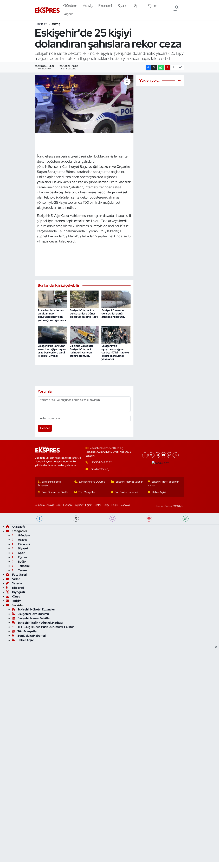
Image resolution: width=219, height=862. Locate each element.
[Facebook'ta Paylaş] (148, 67)
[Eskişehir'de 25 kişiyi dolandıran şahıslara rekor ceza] (84, 104)
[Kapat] (217, 647)
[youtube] (149, 519)
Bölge (106, 505)
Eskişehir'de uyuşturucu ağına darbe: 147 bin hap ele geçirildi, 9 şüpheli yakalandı (115, 352)
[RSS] (176, 455)
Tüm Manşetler (86, 492)
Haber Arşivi (159, 492)
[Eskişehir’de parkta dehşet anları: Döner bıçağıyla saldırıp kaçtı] (84, 299)
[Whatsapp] (169, 455)
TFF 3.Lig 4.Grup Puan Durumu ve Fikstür (45, 627)
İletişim (16, 601)
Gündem (70, 5)
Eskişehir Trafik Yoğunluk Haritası (163, 483)
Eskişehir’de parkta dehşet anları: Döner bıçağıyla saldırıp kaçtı (84, 313)
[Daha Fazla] (167, 67)
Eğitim (152, 5)
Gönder (45, 428)
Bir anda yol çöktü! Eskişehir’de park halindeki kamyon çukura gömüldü (81, 351)
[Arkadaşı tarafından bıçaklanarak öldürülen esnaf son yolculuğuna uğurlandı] (52, 299)
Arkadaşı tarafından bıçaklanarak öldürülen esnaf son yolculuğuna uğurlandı (52, 315)
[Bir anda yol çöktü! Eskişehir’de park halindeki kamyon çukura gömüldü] (84, 334)
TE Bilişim (178, 506)
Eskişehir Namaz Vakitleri (129, 481)
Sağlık (115, 505)
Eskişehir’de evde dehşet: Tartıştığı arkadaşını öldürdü (113, 313)
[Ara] (177, 7)
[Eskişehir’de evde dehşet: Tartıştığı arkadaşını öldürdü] (116, 299)
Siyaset (123, 5)
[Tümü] (179, 80)
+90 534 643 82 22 (101, 462)
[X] (151, 455)
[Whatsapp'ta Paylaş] (161, 67)
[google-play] (160, 463)
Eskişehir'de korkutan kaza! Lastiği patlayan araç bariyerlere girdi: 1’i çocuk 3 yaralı (52, 351)
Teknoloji (125, 505)
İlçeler (97, 505)
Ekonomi (105, 5)
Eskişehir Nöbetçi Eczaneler (49, 483)
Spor (138, 5)
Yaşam (68, 13)
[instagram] (112, 519)
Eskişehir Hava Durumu (92, 481)
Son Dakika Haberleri (126, 492)
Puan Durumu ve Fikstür (55, 492)
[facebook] (39, 519)
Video (16, 579)
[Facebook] (145, 455)
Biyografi (18, 592)
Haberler (41, 24)
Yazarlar (17, 583)
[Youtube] (163, 455)
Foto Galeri (19, 574)
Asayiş (88, 5)
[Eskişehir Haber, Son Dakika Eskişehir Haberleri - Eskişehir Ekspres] (47, 10)
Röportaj (18, 588)
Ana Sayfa (18, 527)
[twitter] (76, 519)
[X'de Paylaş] (154, 67)
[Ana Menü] (175, 12)
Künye (16, 596)
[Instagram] (157, 455)
